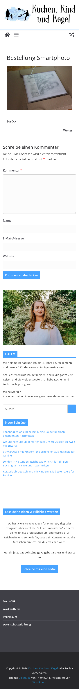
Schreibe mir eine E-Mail (39, 569)
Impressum (10, 616)
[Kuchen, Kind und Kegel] (7, 34)
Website (8, 256)
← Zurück (9, 121)
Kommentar (12, 170)
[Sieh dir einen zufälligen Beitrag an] (71, 34)
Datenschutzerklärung (17, 624)
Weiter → (69, 130)
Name (7, 221)
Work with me (11, 609)
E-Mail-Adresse (13, 238)
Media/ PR (9, 601)
